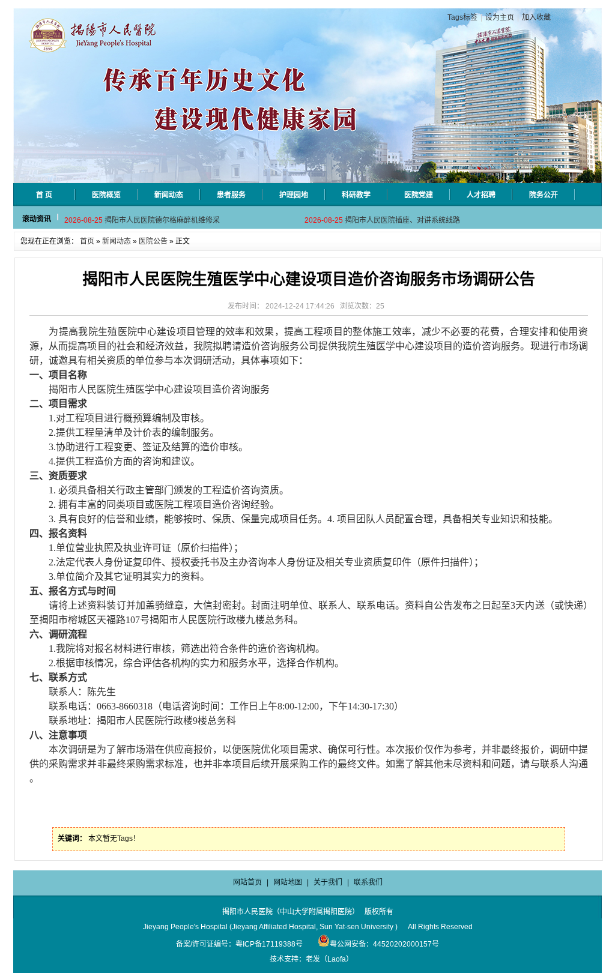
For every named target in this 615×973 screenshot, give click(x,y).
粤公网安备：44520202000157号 (384, 944)
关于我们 (328, 882)
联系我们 (368, 882)
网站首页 (247, 882)
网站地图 (287, 882)
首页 (87, 241)
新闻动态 (116, 241)
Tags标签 (462, 17)
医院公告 (153, 241)
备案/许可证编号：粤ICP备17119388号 (239, 944)
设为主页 (499, 17)
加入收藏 (536, 17)
